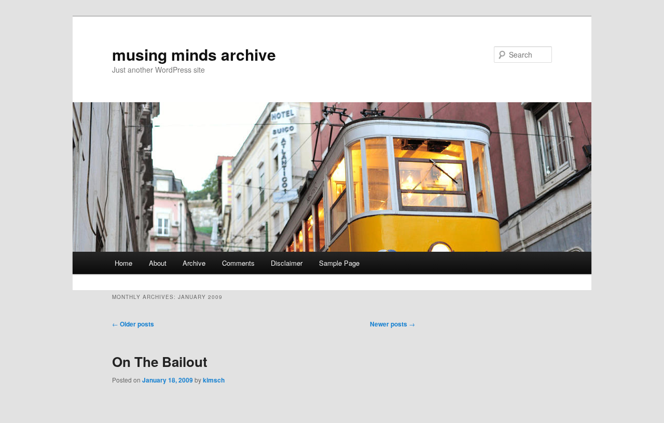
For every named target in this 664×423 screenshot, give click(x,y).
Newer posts (392, 324)
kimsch (214, 380)
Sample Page (339, 263)
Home (123, 263)
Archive (194, 263)
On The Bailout (160, 361)
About (158, 263)
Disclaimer (286, 263)
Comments (238, 263)
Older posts (133, 324)
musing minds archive (194, 54)
